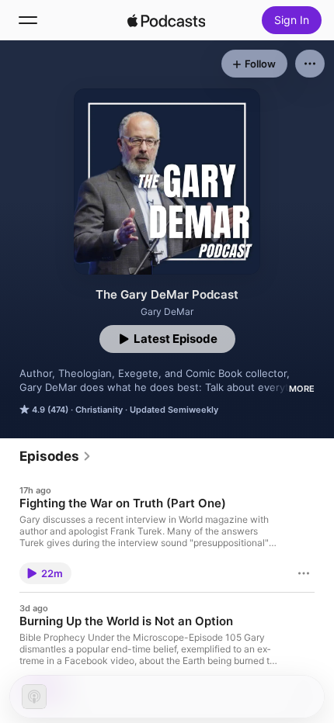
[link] (55, 456)
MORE (302, 388)
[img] (166, 20)
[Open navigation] (28, 20)
